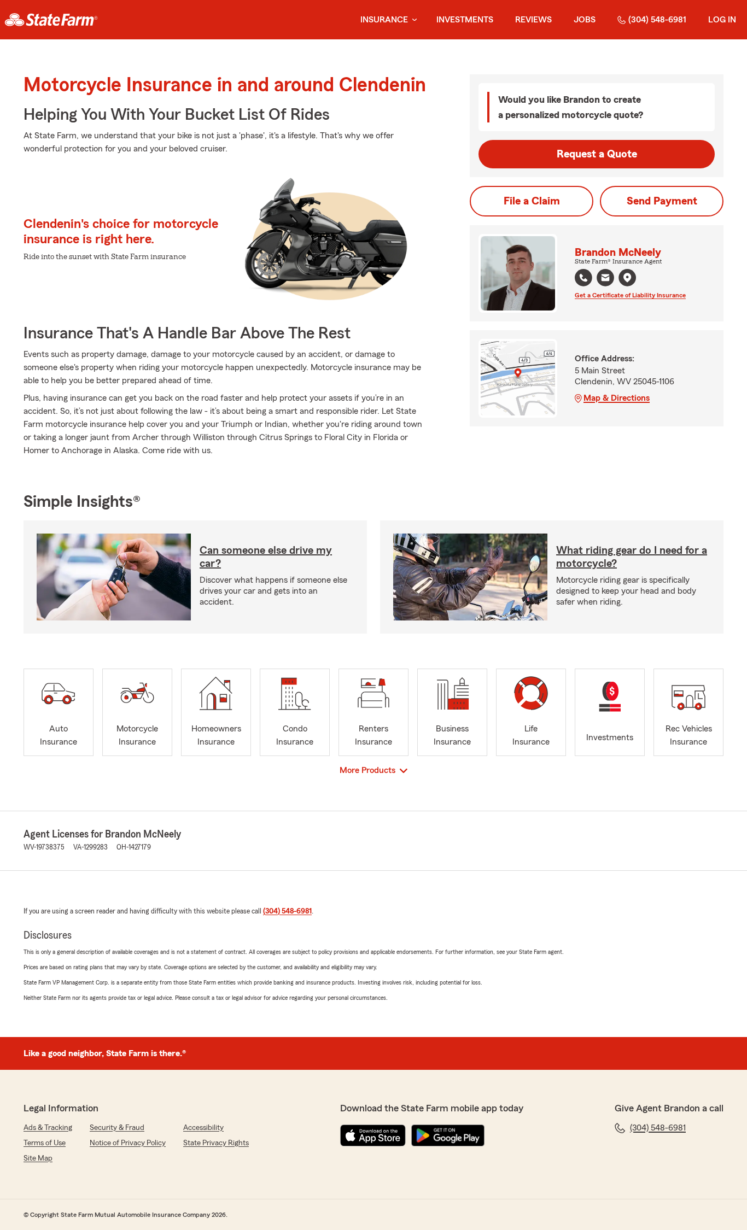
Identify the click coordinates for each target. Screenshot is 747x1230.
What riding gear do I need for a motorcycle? (631, 557)
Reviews (533, 19)
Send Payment (662, 201)
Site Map (38, 1158)
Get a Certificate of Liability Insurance (630, 295)
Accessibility (203, 1128)
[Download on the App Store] (373, 1135)
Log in (722, 19)
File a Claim (532, 201)
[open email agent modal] (605, 279)
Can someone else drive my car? (266, 557)
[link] (51, 20)
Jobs (585, 19)
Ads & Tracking (48, 1128)
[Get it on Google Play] (448, 1135)
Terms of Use (45, 1143)
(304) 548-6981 (657, 19)
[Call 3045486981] (583, 277)
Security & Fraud (117, 1128)
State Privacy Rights (216, 1143)
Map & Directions (616, 398)
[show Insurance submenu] (412, 20)
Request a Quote (597, 154)
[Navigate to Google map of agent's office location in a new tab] (627, 277)
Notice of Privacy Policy (128, 1143)
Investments (464, 19)
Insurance (384, 19)
